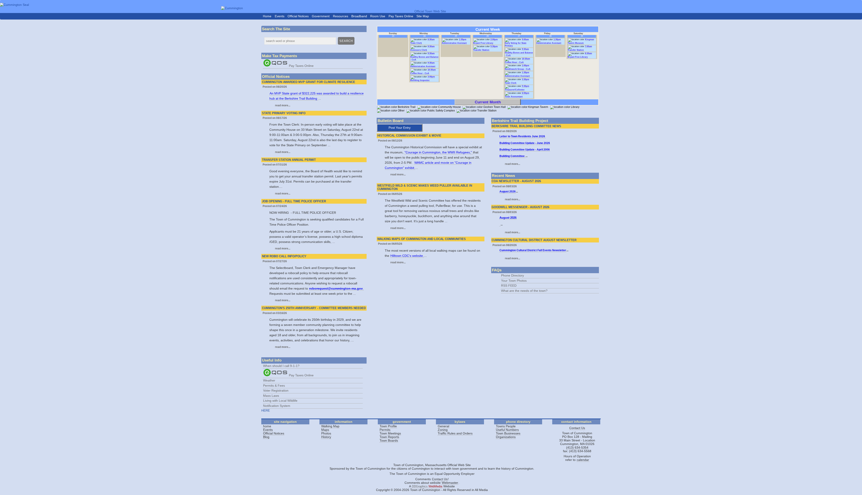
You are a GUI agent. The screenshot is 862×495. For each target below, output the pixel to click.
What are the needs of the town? (524, 290)
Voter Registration (275, 390)
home (267, 426)
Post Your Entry (400, 127)
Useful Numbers (507, 430)
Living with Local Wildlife (280, 400)
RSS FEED (509, 285)
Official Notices (298, 16)
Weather (269, 380)
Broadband (359, 16)
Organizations (506, 437)
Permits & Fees (274, 385)
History (326, 437)
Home (267, 16)
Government (321, 16)
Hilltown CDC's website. (407, 255)
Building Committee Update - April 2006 (524, 149)
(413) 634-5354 (577, 447)
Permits (385, 430)
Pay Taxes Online (401, 16)
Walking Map (330, 426)
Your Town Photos (514, 280)
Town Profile (388, 426)
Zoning (443, 430)
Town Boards (389, 440)
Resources (340, 16)
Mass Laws (271, 395)
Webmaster (450, 482)
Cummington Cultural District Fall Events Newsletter (532, 250)
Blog (266, 437)
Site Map (422, 16)
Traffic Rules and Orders (455, 433)
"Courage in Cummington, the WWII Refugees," (439, 152)
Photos (326, 433)
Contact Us (577, 428)
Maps (325, 430)
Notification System (276, 406)
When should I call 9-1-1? (281, 366)
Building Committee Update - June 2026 (524, 143)
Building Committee (512, 156)
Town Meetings (390, 433)
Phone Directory (512, 275)
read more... (282, 105)
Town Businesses (508, 433)
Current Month (488, 102)
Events (279, 16)
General (443, 426)
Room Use (377, 16)
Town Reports (389, 437)
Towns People (506, 426)
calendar (583, 460)
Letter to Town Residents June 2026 (522, 136)
